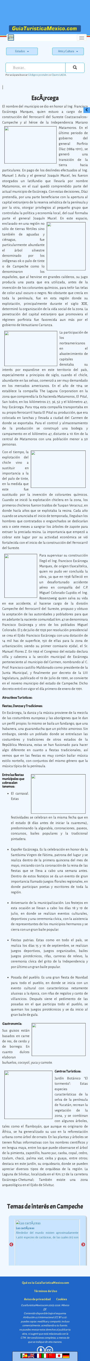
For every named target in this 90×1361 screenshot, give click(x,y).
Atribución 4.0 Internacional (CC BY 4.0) (44, 1317)
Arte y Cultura (66, 51)
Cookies (61, 1299)
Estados (20, 51)
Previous (11, 1244)
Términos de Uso (45, 1291)
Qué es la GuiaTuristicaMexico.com (45, 1282)
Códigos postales (38, 74)
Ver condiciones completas (41, 1337)
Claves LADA (58, 74)
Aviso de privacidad (37, 1299)
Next (83, 1244)
